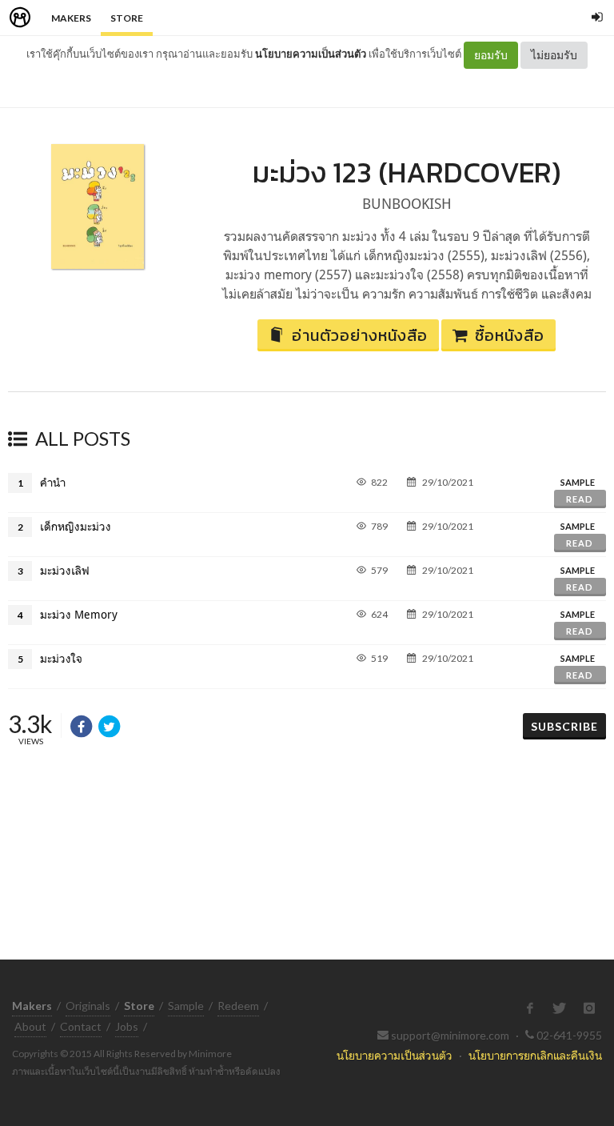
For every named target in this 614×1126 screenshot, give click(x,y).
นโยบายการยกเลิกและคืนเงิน (535, 1055)
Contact (81, 1026)
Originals (88, 1005)
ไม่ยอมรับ (554, 55)
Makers (71, 18)
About (30, 1026)
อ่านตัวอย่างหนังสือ (360, 335)
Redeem (238, 1005)
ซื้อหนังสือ (509, 335)
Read (579, 499)
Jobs (126, 1026)
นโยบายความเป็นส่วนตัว (310, 53)
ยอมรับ (491, 55)
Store (126, 18)
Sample (186, 1005)
